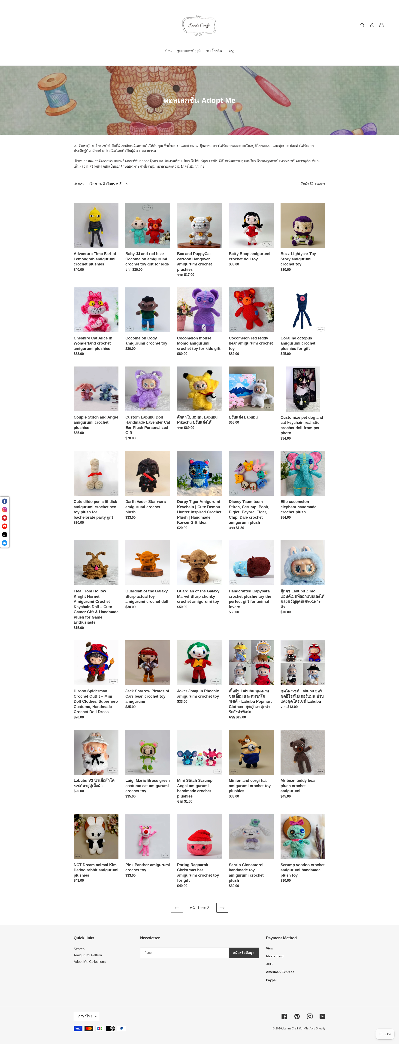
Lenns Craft (290, 1028)
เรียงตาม (79, 184)
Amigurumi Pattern (88, 955)
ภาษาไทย (85, 1016)
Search (79, 949)
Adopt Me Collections (90, 962)
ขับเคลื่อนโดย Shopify (312, 1028)
